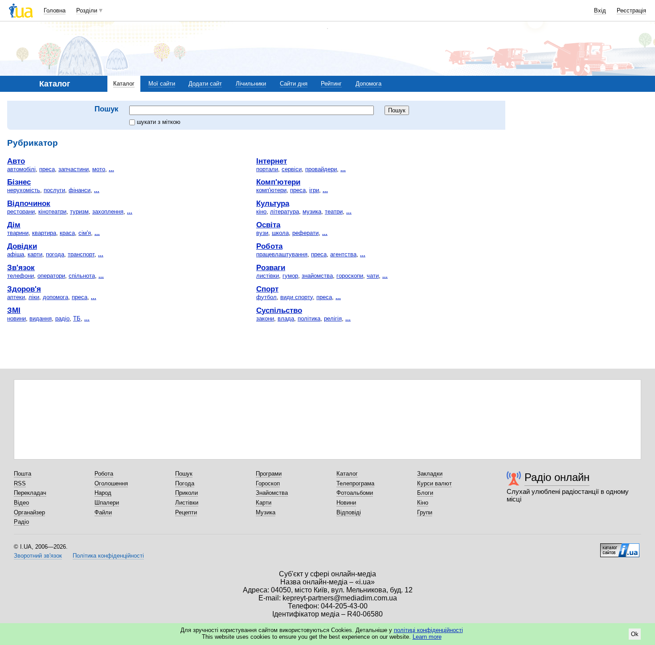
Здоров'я (24, 288)
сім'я (84, 233)
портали (267, 169)
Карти (263, 502)
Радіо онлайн (557, 477)
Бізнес (19, 181)
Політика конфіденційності (108, 555)
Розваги (270, 267)
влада (286, 318)
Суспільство (279, 310)
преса (47, 169)
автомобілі (21, 169)
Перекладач (30, 492)
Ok (635, 634)
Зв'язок (21, 267)
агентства (343, 254)
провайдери (321, 169)
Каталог (124, 83)
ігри (314, 190)
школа (280, 233)
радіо (62, 318)
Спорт (267, 288)
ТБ (77, 318)
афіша (15, 254)
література (284, 211)
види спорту (296, 297)
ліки (34, 297)
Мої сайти (161, 83)
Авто (16, 160)
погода (55, 254)
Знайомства (272, 492)
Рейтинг (331, 83)
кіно (261, 211)
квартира (44, 233)
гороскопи (349, 275)
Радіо (21, 521)
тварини (18, 233)
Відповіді (348, 512)
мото (98, 169)
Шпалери (106, 502)
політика (309, 318)
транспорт (81, 254)
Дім (13, 224)
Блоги (425, 492)
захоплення (107, 211)
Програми (269, 473)
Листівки (186, 502)
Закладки (429, 473)
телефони (20, 275)
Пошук (183, 473)
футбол (266, 297)
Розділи (86, 10)
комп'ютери (271, 190)
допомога (55, 297)
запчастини (73, 169)
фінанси (79, 190)
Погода (184, 483)
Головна (55, 10)
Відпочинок (28, 203)
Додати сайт (205, 83)
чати (373, 275)
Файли (103, 512)
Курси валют (434, 483)
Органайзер (29, 512)
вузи (262, 233)
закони (265, 318)
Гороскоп (268, 483)
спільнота (82, 275)
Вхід (600, 10)
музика (312, 211)
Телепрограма (355, 483)
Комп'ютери (278, 181)
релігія (333, 318)
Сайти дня (293, 83)
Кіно (422, 502)
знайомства (317, 275)
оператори (51, 275)
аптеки (16, 297)
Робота (269, 246)
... (111, 169)
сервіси (292, 169)
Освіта (268, 224)
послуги (54, 190)
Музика (265, 512)
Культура (272, 203)
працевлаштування (281, 254)
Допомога (368, 83)
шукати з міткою (158, 122)
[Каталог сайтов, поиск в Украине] (619, 547)
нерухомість (23, 190)
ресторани (21, 211)
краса (67, 233)
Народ (102, 492)
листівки (267, 275)
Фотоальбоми (354, 492)
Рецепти (186, 512)
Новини (346, 502)
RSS (20, 483)
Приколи (186, 492)
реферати (305, 233)
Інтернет (271, 160)
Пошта (22, 473)
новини (16, 318)
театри (334, 211)
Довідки (22, 246)
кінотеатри (52, 211)
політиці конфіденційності (428, 630)
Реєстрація (631, 10)
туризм (79, 211)
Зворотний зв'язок (38, 555)
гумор (290, 275)
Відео (21, 502)
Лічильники (251, 83)
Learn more (427, 636)
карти (35, 254)
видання (40, 318)
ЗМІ (13, 310)
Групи (424, 512)
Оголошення (111, 483)
